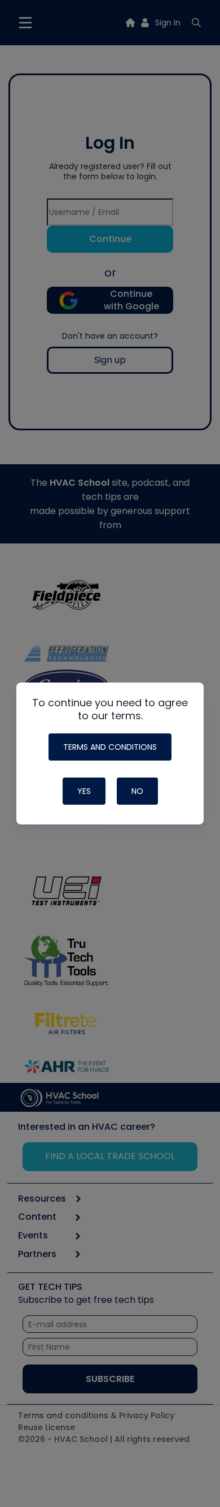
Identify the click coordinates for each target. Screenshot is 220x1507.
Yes (84, 791)
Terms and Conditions (110, 747)
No (137, 791)
